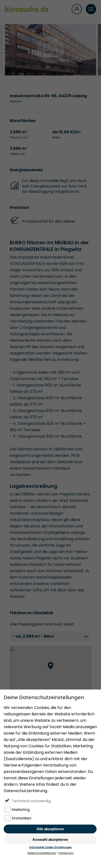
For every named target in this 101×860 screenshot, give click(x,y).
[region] (50, 670)
